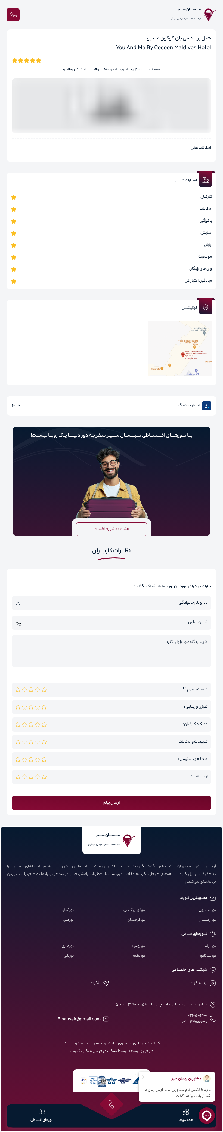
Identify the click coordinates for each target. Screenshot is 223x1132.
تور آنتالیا (68, 910)
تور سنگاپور (208, 956)
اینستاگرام (199, 983)
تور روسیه (138, 946)
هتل (136, 69)
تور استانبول (207, 910)
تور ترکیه (139, 956)
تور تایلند (210, 946)
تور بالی (69, 956)
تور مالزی (68, 946)
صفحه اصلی (151, 69)
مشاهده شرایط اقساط (111, 529)
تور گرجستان (136, 920)
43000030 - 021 (194, 1022)
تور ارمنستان (207, 920)
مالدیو (126, 69)
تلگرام (96, 983)
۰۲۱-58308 (197, 1015)
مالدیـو (114, 69)
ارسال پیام (111, 803)
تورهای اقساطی (41, 1120)
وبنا (73, 1051)
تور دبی (68, 920)
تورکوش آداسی (134, 910)
